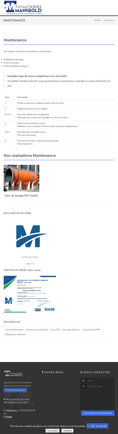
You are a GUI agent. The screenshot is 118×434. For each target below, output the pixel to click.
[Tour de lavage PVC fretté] (21, 177)
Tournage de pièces (71, 329)
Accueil (97, 20)
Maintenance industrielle (37, 329)
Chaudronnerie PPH (91, 329)
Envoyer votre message (98, 413)
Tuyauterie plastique (14, 329)
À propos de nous (15, 390)
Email (9, 416)
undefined (67, 431)
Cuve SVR (55, 329)
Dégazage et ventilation (15, 334)
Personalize (52, 431)
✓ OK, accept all (97, 426)
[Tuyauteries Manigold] (59, 7)
